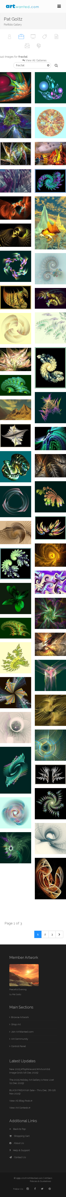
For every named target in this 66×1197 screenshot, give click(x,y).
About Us (18, 1143)
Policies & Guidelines (40, 1181)
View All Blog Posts (20, 1100)
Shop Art (16, 1024)
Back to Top (19, 1129)
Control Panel (18, 1046)
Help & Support (21, 1150)
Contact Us (20, 1157)
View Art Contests (19, 1107)
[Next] (59, 934)
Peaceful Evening (18, 989)
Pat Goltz (16, 994)
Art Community (19, 1039)
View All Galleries (36, 60)
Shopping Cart (21, 1136)
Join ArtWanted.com (22, 1031)
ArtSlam (48, 1178)
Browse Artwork (20, 1017)
